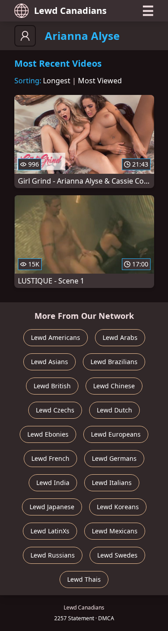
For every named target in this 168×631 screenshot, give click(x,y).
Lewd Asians (49, 361)
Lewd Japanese (52, 506)
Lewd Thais (84, 579)
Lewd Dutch (114, 410)
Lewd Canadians (70, 10)
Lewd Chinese (114, 386)
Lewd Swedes (117, 555)
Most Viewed (100, 81)
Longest (56, 81)
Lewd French (50, 458)
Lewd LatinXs (49, 531)
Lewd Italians (112, 482)
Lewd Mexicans (115, 531)
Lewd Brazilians (114, 361)
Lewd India (52, 482)
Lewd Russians (52, 555)
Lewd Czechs (55, 410)
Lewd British (52, 386)
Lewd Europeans (116, 434)
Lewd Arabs (120, 337)
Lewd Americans (55, 337)
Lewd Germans (114, 458)
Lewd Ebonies (48, 434)
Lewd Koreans (118, 506)
